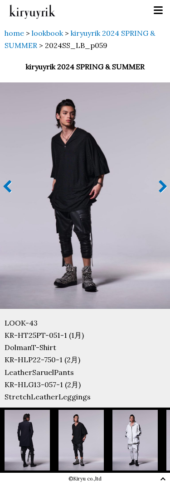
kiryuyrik (32, 11)
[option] (31, 440)
